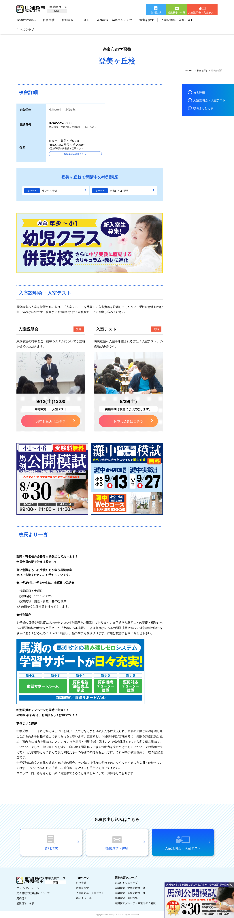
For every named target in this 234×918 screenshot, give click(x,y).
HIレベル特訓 (49, 190)
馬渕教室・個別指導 (126, 898)
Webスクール (84, 898)
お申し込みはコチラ (51, 421)
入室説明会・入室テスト (177, 20)
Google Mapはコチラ (75, 153)
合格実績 (48, 20)
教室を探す (146, 20)
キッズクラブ (25, 29)
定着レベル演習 (119, 190)
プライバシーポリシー (29, 888)
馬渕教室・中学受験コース (130, 888)
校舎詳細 (199, 92)
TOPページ (187, 70)
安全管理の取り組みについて (33, 893)
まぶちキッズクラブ (126, 882)
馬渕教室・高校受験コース (130, 893)
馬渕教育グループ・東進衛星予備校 (135, 903)
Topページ (82, 878)
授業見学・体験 (25, 903)
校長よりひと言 (203, 108)
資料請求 (21, 898)
